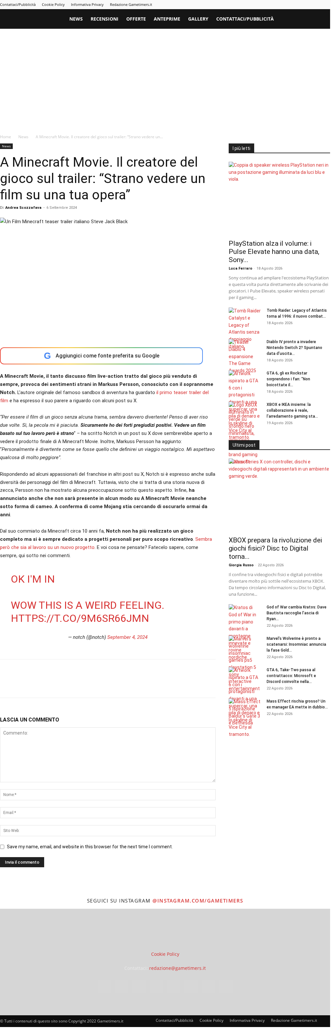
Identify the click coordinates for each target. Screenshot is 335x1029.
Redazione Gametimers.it (131, 4)
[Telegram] (293, 4)
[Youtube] (325, 4)
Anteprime (167, 19)
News (76, 19)
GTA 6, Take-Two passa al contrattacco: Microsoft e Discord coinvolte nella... (291, 676)
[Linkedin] (271, 4)
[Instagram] (260, 4)
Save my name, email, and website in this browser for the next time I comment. (90, 846)
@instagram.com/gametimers (197, 900)
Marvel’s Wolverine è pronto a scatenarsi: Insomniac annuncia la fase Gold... (296, 644)
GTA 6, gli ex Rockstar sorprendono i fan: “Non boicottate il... (288, 379)
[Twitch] (304, 4)
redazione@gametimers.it (177, 968)
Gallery (198, 19)
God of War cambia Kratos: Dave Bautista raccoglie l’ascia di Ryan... (296, 613)
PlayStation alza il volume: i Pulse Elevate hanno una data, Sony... (274, 252)
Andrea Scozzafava (23, 208)
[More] (112, 684)
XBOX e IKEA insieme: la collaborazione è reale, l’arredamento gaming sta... (292, 410)
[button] (322, 19)
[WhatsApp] (51, 684)
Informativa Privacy (87, 4)
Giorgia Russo (241, 565)
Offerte (136, 19)
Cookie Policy (53, 4)
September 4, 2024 (127, 637)
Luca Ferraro (240, 268)
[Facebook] (250, 4)
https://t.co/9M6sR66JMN (80, 618)
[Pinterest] (282, 4)
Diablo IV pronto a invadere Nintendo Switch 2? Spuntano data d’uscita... (294, 348)
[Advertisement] (167, 78)
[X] (314, 4)
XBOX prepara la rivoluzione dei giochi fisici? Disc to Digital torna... (275, 548)
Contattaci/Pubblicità (18, 4)
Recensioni (104, 19)
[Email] (81, 684)
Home (5, 137)
